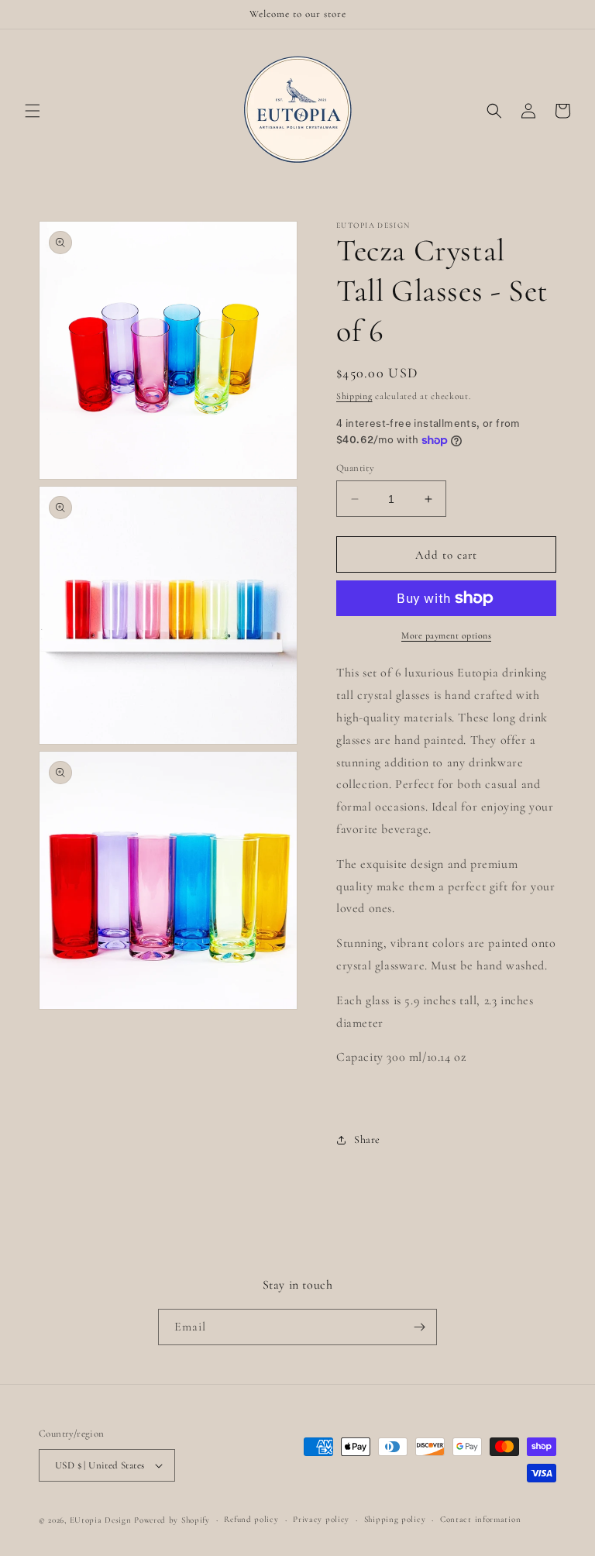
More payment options (446, 635)
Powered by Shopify (172, 1520)
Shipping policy (395, 1519)
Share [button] (367, 1139)
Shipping (354, 396)
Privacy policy (321, 1519)
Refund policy (251, 1519)
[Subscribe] (419, 1327)
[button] (32, 111)
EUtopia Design (101, 1520)
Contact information (480, 1519)
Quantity (355, 468)
